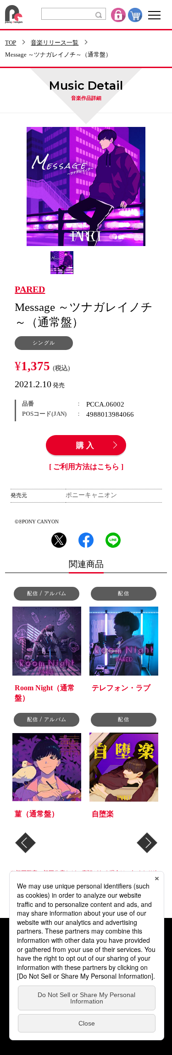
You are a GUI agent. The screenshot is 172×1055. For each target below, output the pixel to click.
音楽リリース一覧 (54, 43)
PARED (30, 289)
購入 (86, 445)
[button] (25, 842)
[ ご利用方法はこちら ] (86, 466)
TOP (10, 43)
